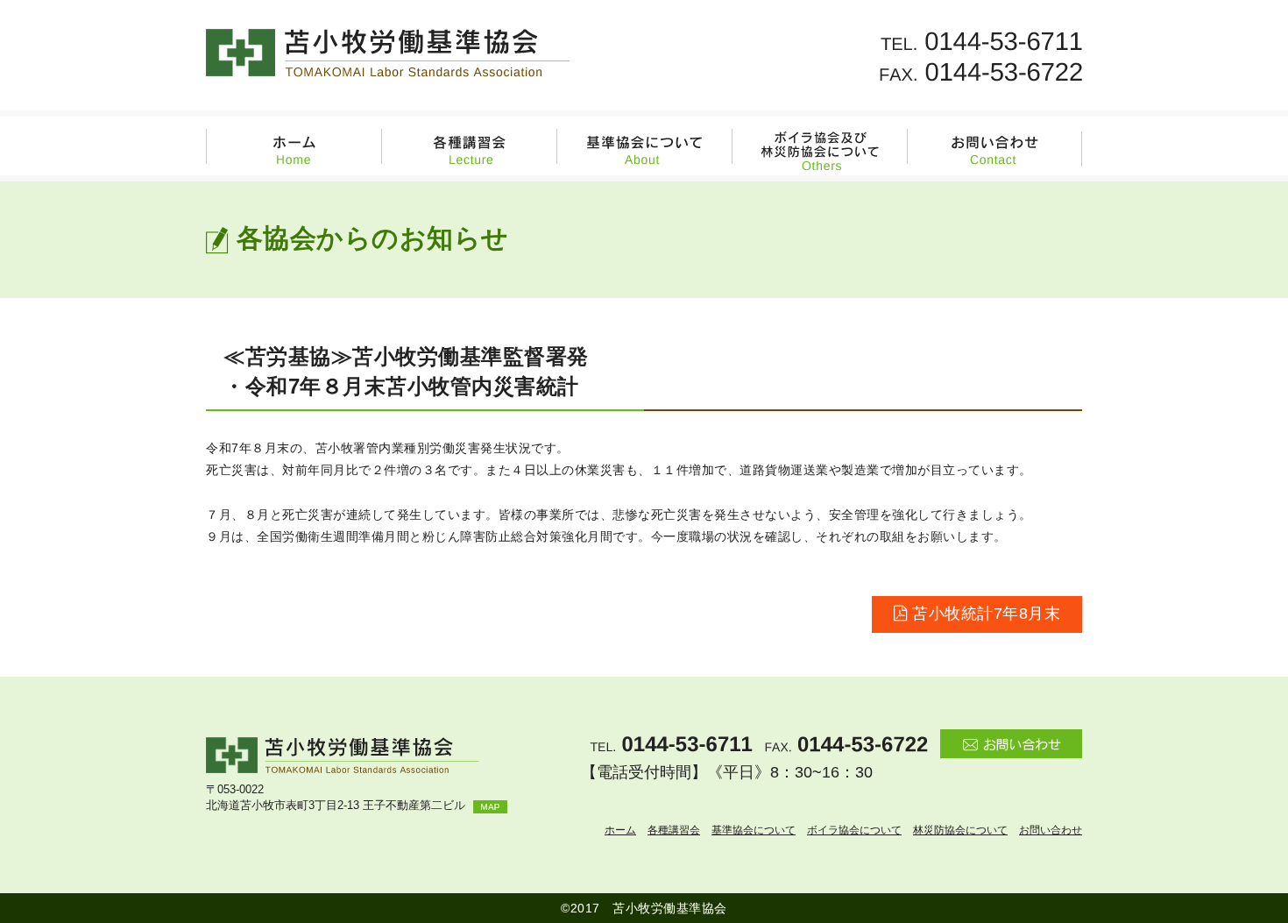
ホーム (620, 830)
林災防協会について (960, 830)
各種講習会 (674, 830)
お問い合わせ (1050, 830)
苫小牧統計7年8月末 (984, 613)
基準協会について (753, 830)
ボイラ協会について (854, 830)
